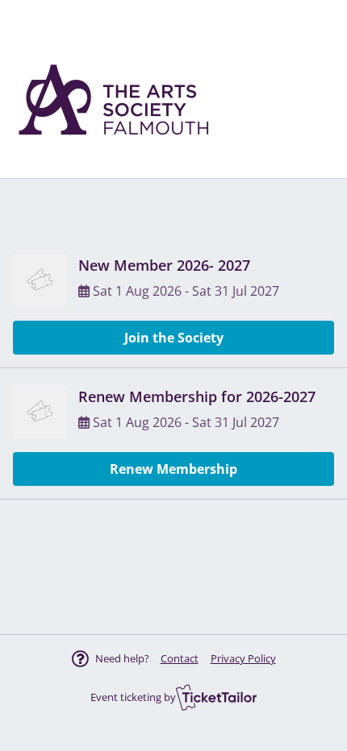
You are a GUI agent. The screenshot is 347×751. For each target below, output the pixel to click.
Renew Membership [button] (173, 469)
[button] (180, 658)
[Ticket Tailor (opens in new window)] (216, 697)
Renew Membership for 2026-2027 (197, 396)
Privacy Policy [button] (243, 658)
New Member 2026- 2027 (164, 265)
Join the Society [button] (174, 337)
